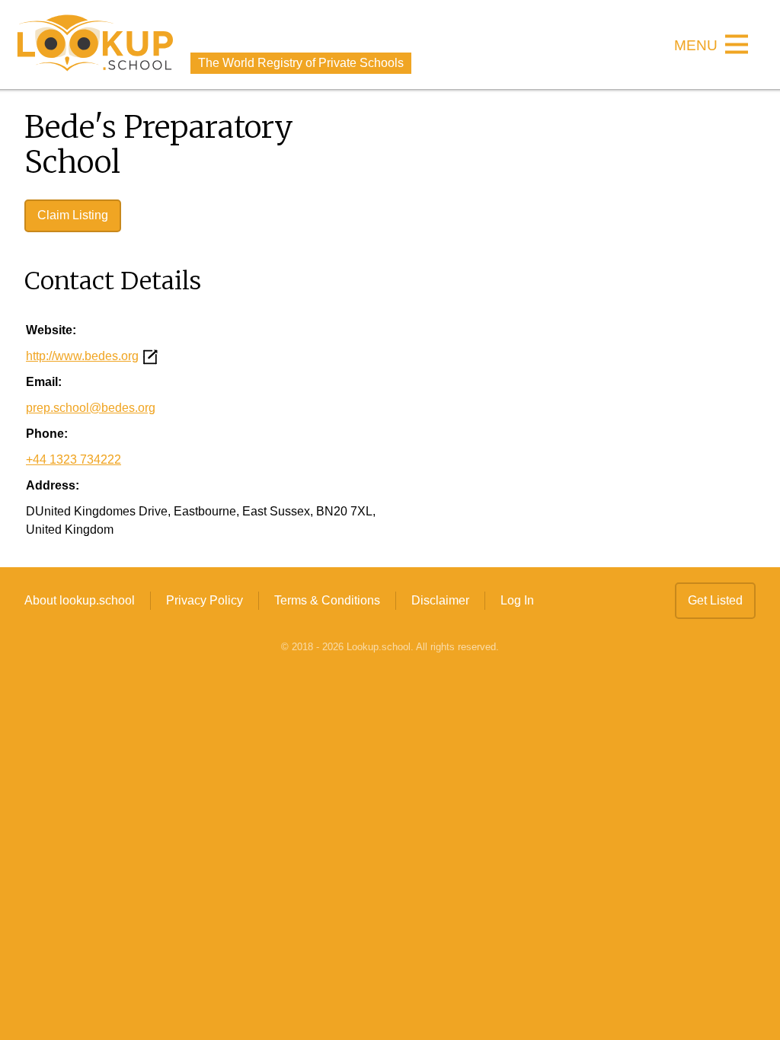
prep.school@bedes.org (90, 407)
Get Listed (715, 600)
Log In (517, 600)
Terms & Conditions (327, 600)
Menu (696, 46)
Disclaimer (440, 600)
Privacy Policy (204, 600)
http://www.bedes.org (82, 355)
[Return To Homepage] (95, 44)
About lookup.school (79, 600)
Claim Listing (72, 215)
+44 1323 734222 (73, 459)
